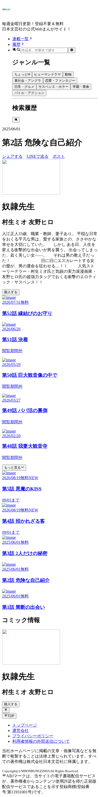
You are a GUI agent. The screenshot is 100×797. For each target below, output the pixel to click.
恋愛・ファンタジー (60, 80)
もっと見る (12, 467)
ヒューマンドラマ (47, 74)
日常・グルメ (24, 87)
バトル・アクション (29, 93)
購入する (10, 292)
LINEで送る (37, 156)
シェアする (12, 156)
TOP (10, 716)
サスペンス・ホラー (53, 87)
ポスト (59, 156)
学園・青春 (81, 87)
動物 (68, 74)
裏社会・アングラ (27, 80)
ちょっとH (22, 74)
